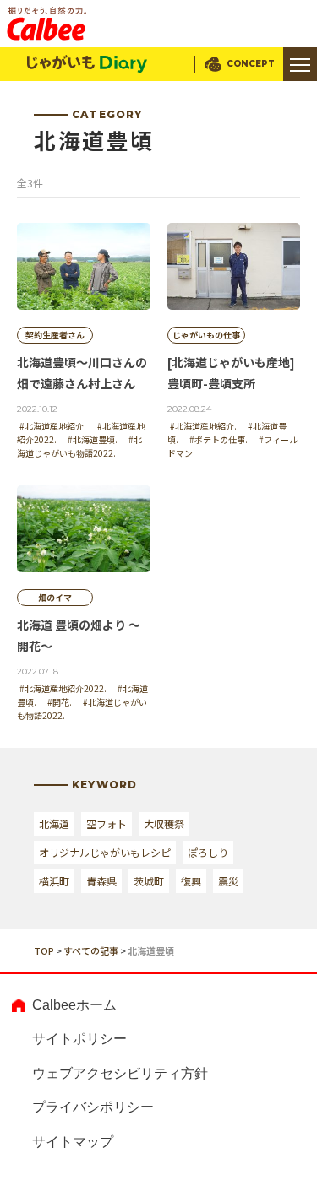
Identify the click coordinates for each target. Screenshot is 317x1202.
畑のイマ (55, 597)
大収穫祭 (164, 823)
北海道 (54, 823)
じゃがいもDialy (87, 64)
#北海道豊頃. (93, 439)
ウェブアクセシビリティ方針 (120, 1073)
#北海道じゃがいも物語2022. (79, 446)
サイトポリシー (79, 1038)
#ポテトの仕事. (218, 439)
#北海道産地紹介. (52, 426)
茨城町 (149, 881)
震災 (228, 881)
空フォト (106, 823)
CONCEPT (251, 63)
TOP (44, 950)
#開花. (59, 702)
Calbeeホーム (74, 1005)
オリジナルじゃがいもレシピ (105, 852)
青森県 (101, 881)
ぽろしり (208, 852)
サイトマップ (72, 1141)
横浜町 (54, 881)
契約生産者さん (55, 334)
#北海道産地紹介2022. (63, 688)
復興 (191, 881)
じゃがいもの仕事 (206, 334)
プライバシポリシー (93, 1107)
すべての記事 (90, 950)
